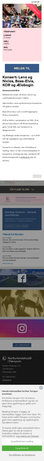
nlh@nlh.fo (25, 157)
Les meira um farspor (27, 436)
